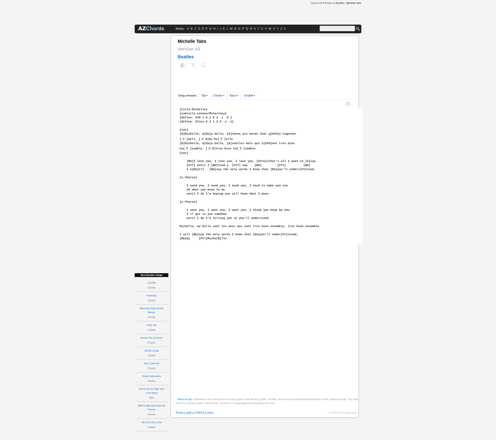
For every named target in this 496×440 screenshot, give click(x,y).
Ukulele (248, 95)
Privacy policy (185, 412)
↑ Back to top (184, 399)
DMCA (200, 412)
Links (210, 412)
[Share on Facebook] (182, 66)
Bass (233, 95)
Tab (203, 95)
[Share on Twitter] (193, 66)
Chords (217, 95)
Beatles (186, 56)
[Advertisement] (151, 93)
